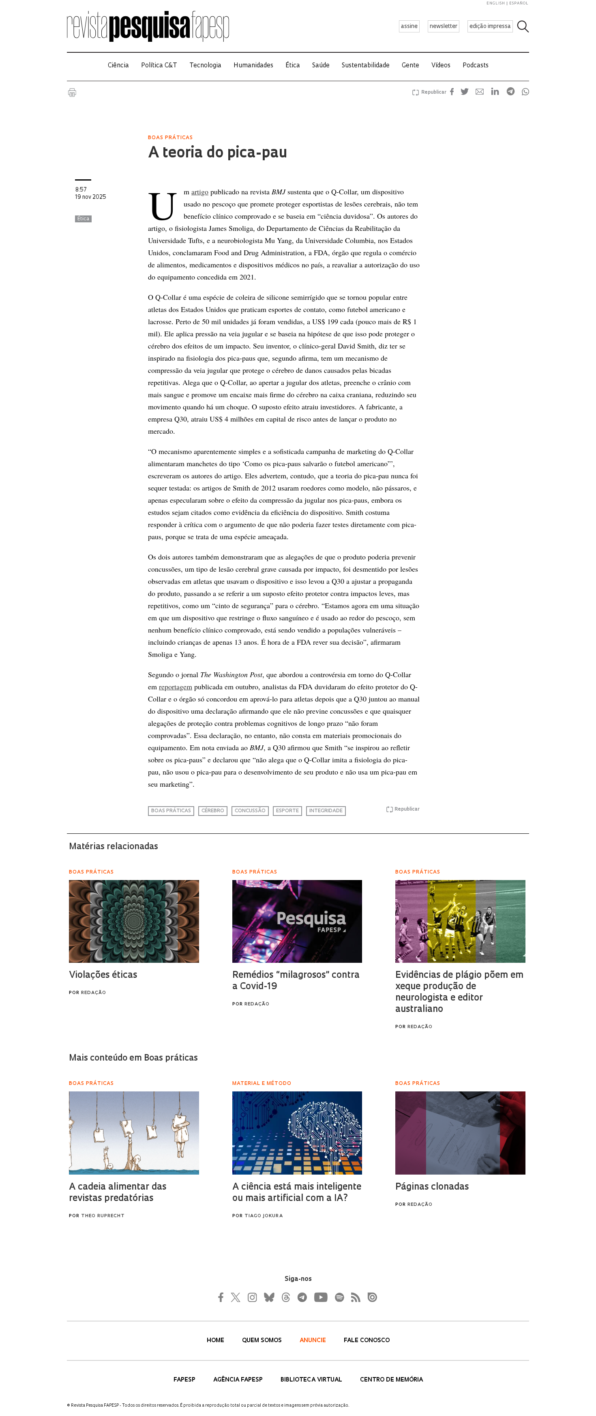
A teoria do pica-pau (217, 153)
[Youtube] (320, 1297)
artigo (199, 191)
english (496, 3)
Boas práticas (171, 811)
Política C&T (159, 66)
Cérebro (213, 811)
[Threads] (285, 1297)
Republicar (432, 92)
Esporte (287, 811)
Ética (292, 66)
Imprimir (72, 92)
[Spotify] (339, 1297)
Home (216, 1341)
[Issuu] (370, 1297)
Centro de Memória (391, 1380)
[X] (236, 1297)
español (519, 3)
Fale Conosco (367, 1341)
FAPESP (185, 1380)
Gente (410, 66)
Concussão (250, 811)
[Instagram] (251, 1297)
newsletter (443, 27)
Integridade (326, 811)
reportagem (175, 686)
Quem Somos (262, 1341)
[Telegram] (302, 1297)
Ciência (118, 66)
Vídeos (440, 66)
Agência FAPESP (238, 1380)
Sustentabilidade (366, 66)
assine (409, 27)
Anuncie (314, 1341)
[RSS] (353, 1297)
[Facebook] (223, 1297)
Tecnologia (205, 66)
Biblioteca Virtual (312, 1380)
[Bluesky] (268, 1297)
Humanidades (253, 66)
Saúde (321, 66)
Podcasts (476, 66)
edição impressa (490, 27)
